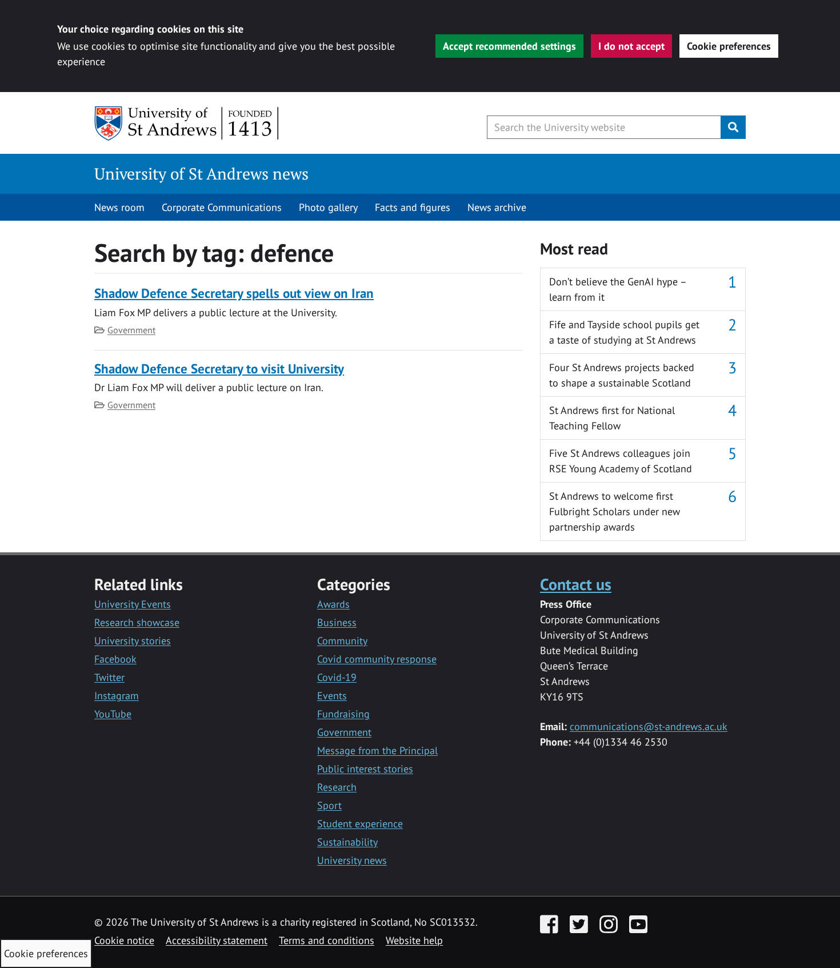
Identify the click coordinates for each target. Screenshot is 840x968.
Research (337, 787)
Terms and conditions (326, 940)
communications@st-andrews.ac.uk (648, 726)
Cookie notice (124, 940)
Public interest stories (365, 768)
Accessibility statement (216, 940)
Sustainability (347, 842)
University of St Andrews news (201, 173)
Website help (414, 940)
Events (332, 695)
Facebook (115, 659)
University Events (132, 604)
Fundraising (343, 713)
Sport (329, 805)
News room (119, 207)
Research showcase (136, 622)
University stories (132, 640)
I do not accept (631, 46)
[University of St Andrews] (187, 123)
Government (131, 330)
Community (342, 640)
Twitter (109, 677)
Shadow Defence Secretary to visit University (219, 368)
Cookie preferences (729, 46)
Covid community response (377, 659)
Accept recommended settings (509, 46)
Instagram (116, 695)
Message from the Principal (377, 750)
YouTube (112, 713)
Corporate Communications (222, 207)
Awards (333, 604)
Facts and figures (412, 207)
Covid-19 (337, 677)
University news (352, 860)
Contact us (575, 584)
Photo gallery (328, 207)
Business (337, 622)
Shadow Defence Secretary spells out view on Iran (234, 293)
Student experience (360, 823)
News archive (496, 207)
